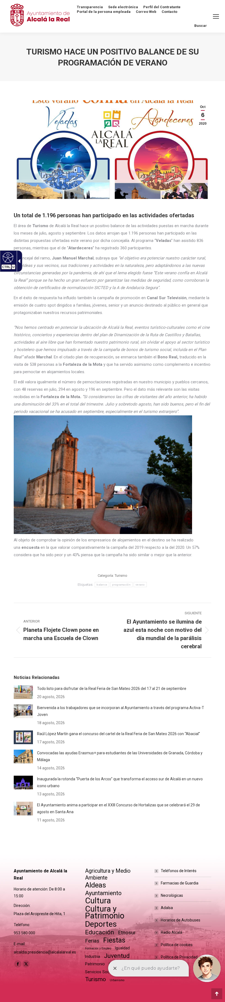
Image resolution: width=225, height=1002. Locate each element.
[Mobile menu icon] (216, 16)
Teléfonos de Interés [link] (178, 871)
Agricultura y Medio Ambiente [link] (108, 874)
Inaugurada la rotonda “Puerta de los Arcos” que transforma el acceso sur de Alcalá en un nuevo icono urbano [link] (120, 782)
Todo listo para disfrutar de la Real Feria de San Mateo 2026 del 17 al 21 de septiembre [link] (111, 688)
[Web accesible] (7, 257)
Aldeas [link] (95, 885)
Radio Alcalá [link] (171, 932)
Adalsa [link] (167, 908)
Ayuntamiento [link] (103, 893)
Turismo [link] (121, 575)
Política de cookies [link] (177, 945)
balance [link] (102, 584)
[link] (203, 115)
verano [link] (140, 584)
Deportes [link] (101, 924)
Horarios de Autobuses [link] (180, 920)
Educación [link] (99, 932)
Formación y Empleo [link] (98, 948)
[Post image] (23, 692)
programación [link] (121, 584)
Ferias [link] (92, 941)
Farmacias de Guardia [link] (179, 883)
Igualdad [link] (122, 948)
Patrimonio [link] (95, 964)
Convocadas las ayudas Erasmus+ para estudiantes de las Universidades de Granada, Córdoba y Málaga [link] (120, 756)
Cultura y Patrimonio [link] (104, 912)
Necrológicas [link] (172, 895)
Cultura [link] (98, 900)
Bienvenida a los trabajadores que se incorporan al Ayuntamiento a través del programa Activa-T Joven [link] (120, 711)
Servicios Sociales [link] (101, 972)
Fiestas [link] (114, 940)
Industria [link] (92, 956)
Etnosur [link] (127, 933)
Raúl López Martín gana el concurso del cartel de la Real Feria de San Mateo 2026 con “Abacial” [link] (118, 734)
